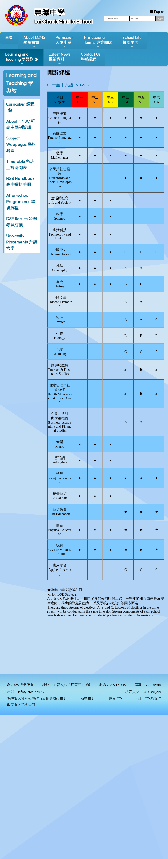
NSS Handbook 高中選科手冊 (20, 181)
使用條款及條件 (148, 698)
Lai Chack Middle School (63, 21)
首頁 (9, 37)
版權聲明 (87, 698)
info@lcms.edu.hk (31, 692)
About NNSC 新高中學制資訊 (20, 124)
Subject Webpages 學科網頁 (21, 144)
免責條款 (115, 698)
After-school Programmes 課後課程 (20, 201)
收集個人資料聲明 (21, 704)
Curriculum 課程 (20, 104)
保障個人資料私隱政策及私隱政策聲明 (36, 698)
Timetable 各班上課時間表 (20, 164)
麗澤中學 (49, 12)
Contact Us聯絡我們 (90, 57)
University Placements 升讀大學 (21, 242)
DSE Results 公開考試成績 (21, 221)
